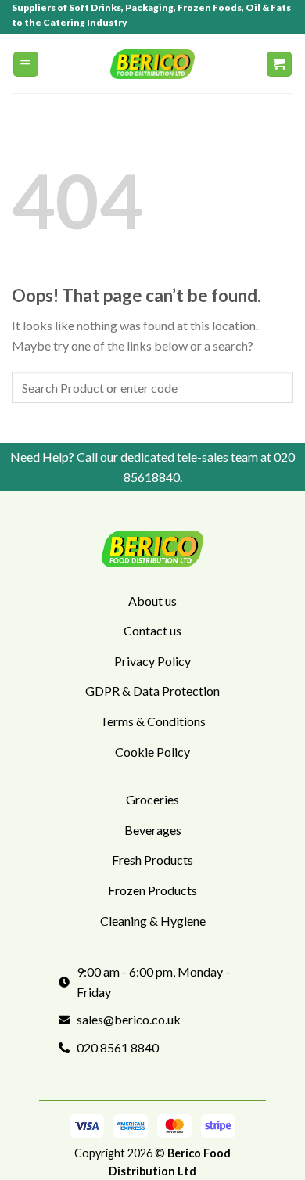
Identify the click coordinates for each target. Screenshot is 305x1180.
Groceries (152, 799)
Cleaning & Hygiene (153, 920)
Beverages (152, 829)
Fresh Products (152, 859)
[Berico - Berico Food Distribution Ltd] (152, 64)
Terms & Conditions (153, 721)
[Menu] (26, 64)
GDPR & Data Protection (152, 690)
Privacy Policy (152, 660)
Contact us (152, 630)
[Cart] (279, 64)
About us (152, 600)
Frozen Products (152, 890)
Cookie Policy (152, 751)
